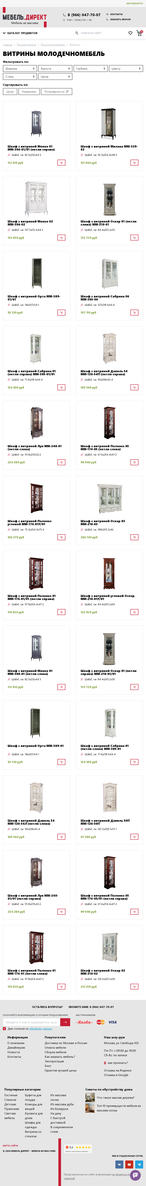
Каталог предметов (22, 33)
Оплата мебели (55, 1047)
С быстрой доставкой (57, 1120)
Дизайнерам (16, 1047)
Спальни (10, 1100)
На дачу (55, 1113)
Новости (13, 1052)
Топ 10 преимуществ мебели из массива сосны (119, 1108)
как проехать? (117, 1063)
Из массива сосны (58, 1097)
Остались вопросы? (47, 1007)
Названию (29, 91)
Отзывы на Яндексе (118, 1070)
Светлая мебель (10, 1115)
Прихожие (11, 1109)
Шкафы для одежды (32, 1124)
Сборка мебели (55, 1052)
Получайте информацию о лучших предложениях (35, 1015)
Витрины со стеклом (33, 1133)
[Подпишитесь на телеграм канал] (139, 1164)
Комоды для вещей (33, 1106)
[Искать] (76, 33)
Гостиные (10, 1095)
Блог (48, 1066)
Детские (10, 1104)
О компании (15, 1043)
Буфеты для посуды (33, 1097)
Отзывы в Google (116, 1075)
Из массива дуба (62, 1104)
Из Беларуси (59, 1109)
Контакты (116, 14)
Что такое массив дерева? (115, 1097)
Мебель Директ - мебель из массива (33, 1150)
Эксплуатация (54, 1061)
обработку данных (40, 1028)
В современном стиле (61, 1129)
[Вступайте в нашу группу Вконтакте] (119, 1164)
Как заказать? (134, 3)
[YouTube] (129, 1164)
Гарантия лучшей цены (60, 1070)
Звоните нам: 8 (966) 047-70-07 (91, 1007)
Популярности (54, 91)
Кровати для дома (34, 1115)
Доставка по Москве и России (66, 1043)
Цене (10, 91)
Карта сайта (10, 1145)
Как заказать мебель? (60, 1057)
